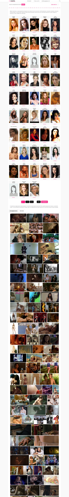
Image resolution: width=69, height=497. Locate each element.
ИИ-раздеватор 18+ (46, 1)
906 (38, 201)
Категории (29, 0)
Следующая (44, 201)
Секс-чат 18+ (37, 1)
